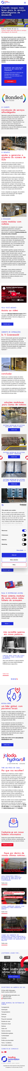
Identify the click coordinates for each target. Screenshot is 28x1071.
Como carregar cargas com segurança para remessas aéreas (12, 907)
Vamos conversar (13, 976)
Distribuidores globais (7, 1033)
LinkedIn (20, 808)
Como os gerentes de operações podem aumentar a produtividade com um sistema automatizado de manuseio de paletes (13, 937)
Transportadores (5, 1012)
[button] (11, 679)
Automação (4, 1009)
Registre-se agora (7, 844)
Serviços (3, 1016)
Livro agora (10, 81)
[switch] (24, 535)
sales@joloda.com (8, 808)
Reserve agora (7, 570)
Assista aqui (6, 324)
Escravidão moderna (6, 1045)
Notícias (3, 1026)
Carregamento (5, 1007)
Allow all (14, 555)
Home (3, 28)
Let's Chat (17, 806)
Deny (14, 564)
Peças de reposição (6, 1019)
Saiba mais (14, 429)
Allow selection (14, 559)
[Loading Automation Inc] (5, 2)
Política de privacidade (7, 1040)
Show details (20, 550)
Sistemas (3, 1014)
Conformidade (5, 1035)
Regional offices (7, 998)
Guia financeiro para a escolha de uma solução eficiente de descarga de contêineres (11, 878)
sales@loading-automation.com (11, 995)
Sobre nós (17, 787)
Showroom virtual (6, 1023)
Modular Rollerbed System (15, 313)
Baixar (7, 623)
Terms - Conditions (6, 1042)
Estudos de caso (11, 28)
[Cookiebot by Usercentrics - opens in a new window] (20, 505)
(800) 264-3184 (7, 996)
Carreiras (3, 1038)
